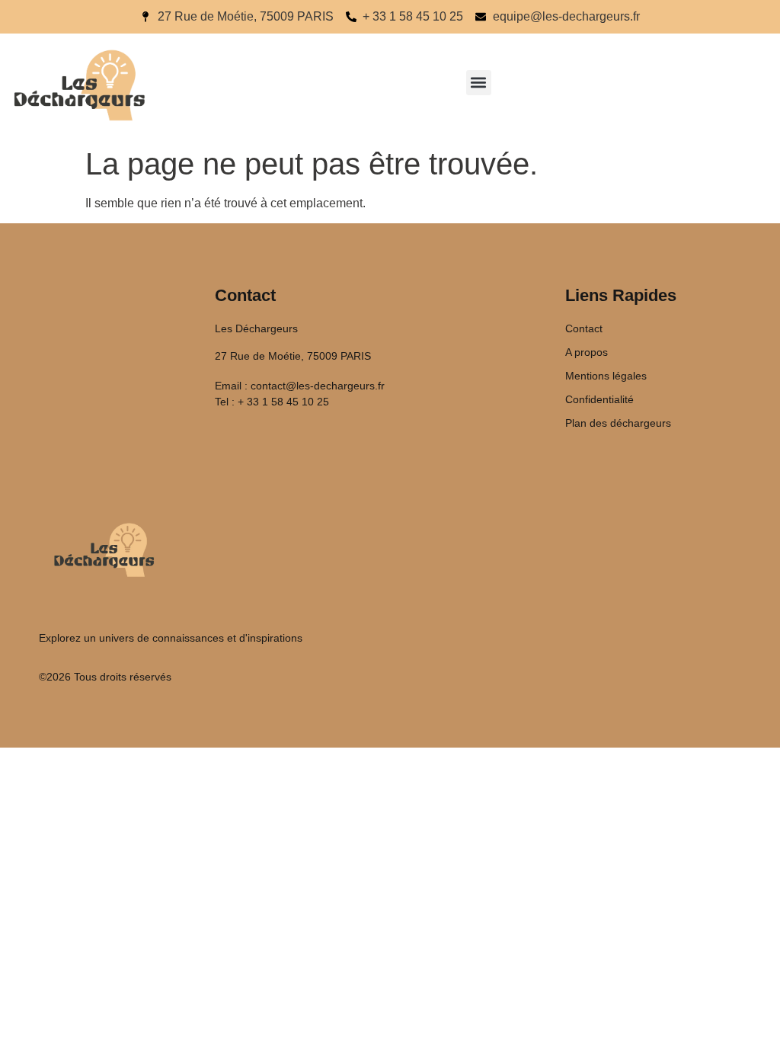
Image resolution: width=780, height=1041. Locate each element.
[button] (478, 82)
